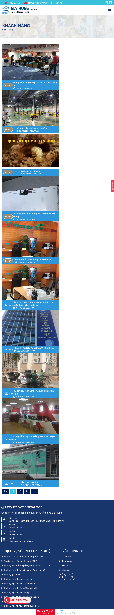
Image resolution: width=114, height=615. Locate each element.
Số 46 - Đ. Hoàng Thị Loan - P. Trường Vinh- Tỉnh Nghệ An (36, 520)
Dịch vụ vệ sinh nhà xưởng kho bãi (20, 587)
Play (9, 85)
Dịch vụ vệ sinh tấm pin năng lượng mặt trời (24, 569)
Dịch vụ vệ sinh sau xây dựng (18, 578)
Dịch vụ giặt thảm (12, 574)
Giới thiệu (66, 556)
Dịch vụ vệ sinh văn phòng (16, 592)
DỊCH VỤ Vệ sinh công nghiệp (28, 551)
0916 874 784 (15, 2)
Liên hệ (58, 2)
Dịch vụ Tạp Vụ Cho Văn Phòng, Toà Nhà (23, 556)
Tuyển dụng (67, 560)
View (11, 305)
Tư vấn (112, 185)
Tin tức (65, 565)
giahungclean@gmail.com (40, 2)
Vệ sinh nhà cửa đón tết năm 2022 (20, 560)
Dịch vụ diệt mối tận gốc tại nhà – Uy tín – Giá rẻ (27, 565)
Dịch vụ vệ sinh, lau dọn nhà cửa (19, 583)
